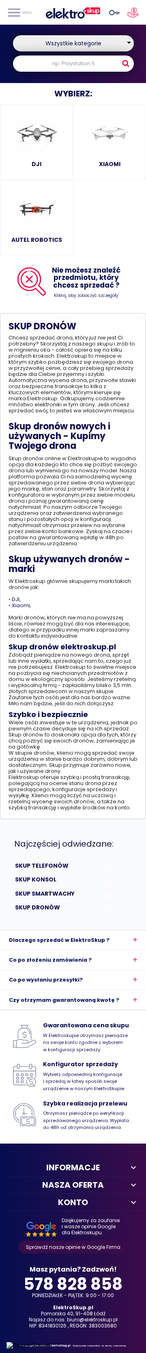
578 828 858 (73, 1282)
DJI (15, 599)
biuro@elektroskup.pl (92, 1319)
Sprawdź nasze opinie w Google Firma (73, 1247)
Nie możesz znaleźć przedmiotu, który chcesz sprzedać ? (86, 277)
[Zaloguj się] (113, 12)
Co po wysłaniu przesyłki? (46, 979)
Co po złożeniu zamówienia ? (50, 959)
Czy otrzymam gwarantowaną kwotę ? (64, 1000)
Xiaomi (21, 605)
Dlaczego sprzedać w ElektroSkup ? (59, 940)
